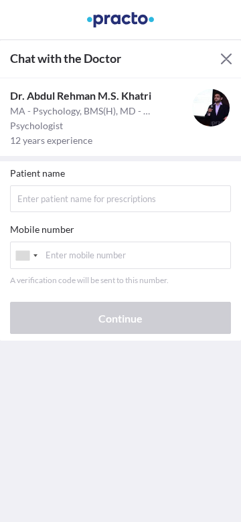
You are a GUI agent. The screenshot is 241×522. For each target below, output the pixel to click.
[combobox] (26, 255)
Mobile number (42, 229)
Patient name (37, 173)
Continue (120, 318)
